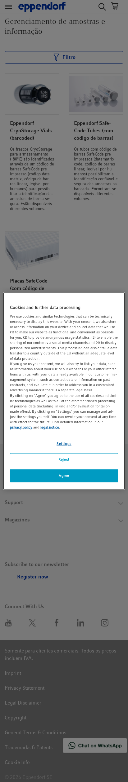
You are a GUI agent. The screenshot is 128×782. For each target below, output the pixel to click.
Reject (63, 459)
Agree (64, 475)
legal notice (49, 427)
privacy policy (21, 427)
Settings (64, 444)
